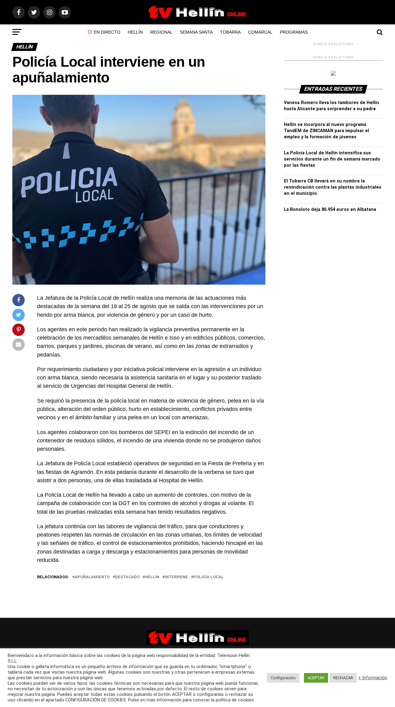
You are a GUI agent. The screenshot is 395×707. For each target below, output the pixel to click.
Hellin (152, 577)
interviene (176, 577)
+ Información (372, 677)
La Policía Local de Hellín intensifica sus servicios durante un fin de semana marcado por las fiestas (332, 159)
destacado (127, 577)
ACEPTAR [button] (316, 678)
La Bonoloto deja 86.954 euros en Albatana (330, 209)
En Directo (107, 32)
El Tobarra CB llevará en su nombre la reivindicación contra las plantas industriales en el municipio (332, 187)
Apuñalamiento (92, 577)
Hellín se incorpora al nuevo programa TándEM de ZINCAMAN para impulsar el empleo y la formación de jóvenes (326, 131)
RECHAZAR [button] (343, 678)
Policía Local (208, 577)
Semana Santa (196, 32)
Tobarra (230, 32)
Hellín (135, 32)
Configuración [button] (283, 678)
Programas (294, 32)
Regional (161, 32)
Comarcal (260, 32)
